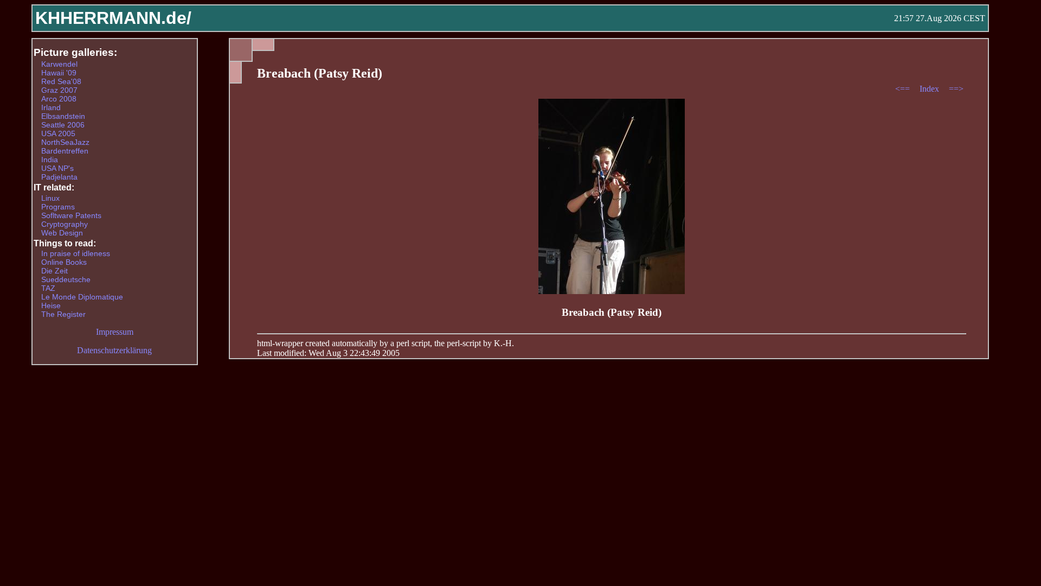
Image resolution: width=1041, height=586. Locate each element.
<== (903, 88)
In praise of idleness (75, 253)
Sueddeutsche (66, 279)
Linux (50, 198)
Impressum (114, 331)
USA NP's (57, 168)
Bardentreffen (64, 150)
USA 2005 (58, 133)
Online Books (64, 262)
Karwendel (59, 64)
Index (930, 88)
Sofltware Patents (71, 215)
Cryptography (64, 224)
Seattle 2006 (63, 124)
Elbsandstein (63, 116)
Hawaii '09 (58, 72)
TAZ (48, 288)
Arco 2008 (58, 98)
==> (956, 88)
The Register (63, 314)
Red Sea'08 (61, 81)
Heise (51, 305)
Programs (58, 206)
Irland (51, 107)
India (49, 159)
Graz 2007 (59, 90)
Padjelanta (59, 177)
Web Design (62, 232)
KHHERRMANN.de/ (113, 18)
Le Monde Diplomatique (82, 296)
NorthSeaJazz (65, 142)
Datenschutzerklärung (114, 350)
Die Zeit (54, 270)
